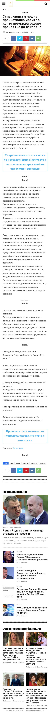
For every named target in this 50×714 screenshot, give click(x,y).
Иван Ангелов (14, 32)
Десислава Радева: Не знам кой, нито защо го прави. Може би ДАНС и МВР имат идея (32, 593)
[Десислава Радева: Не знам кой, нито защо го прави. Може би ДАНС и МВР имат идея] (8, 591)
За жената (18, 448)
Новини (5, 527)
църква (42, 463)
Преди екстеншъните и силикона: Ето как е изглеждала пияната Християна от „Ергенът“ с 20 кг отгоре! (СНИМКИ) (13, 654)
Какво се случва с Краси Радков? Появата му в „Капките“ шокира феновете (32, 557)
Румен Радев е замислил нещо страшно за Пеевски (23, 532)
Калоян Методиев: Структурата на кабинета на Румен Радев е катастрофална (31, 574)
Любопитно (7, 10)
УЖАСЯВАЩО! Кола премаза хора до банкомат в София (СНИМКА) (32, 610)
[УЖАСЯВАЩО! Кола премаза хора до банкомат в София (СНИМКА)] (8, 610)
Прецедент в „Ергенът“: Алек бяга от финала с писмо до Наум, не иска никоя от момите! (13, 693)
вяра (11, 463)
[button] (45, 4)
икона (18, 463)
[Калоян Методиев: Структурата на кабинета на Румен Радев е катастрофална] (8, 573)
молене (26, 463)
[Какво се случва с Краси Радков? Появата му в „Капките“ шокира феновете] (8, 557)
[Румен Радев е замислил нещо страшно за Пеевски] (25, 509)
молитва (34, 463)
